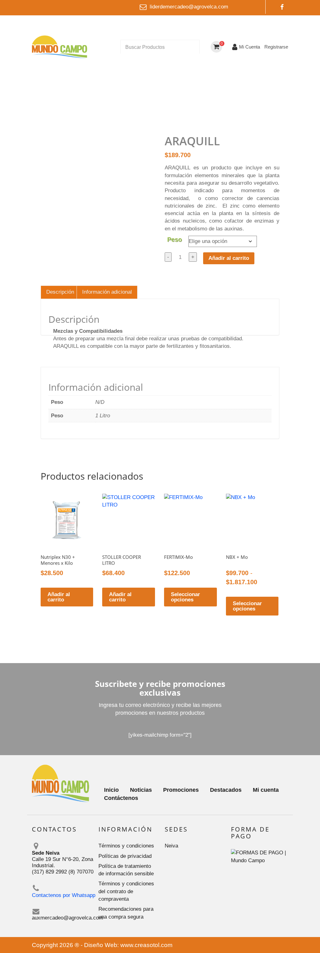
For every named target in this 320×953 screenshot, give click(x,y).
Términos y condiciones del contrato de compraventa (126, 891)
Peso (174, 239)
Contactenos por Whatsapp (63, 895)
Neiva (171, 846)
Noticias (141, 790)
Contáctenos (121, 798)
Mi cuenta (266, 790)
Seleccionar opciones (185, 597)
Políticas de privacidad (125, 856)
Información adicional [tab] (107, 292)
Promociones (181, 790)
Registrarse (276, 46)
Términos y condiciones (126, 846)
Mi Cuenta (249, 46)
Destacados (226, 790)
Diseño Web (100, 945)
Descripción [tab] (60, 292)
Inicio (111, 790)
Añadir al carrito (228, 258)
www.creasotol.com (146, 945)
